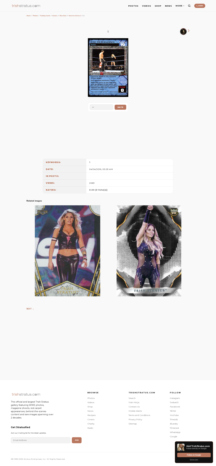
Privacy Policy (135, 419)
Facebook (175, 406)
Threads (174, 419)
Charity (90, 424)
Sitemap (133, 424)
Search (132, 398)
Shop (90, 406)
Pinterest (174, 428)
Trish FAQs (134, 402)
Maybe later (194, 459)
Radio (90, 428)
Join (77, 440)
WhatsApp (175, 432)
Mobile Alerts (135, 411)
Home (29, 15)
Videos (90, 402)
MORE (179, 6)
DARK (200, 6)
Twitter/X (174, 402)
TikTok (173, 411)
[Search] (189, 5)
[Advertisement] (108, 134)
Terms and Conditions (139, 415)
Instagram (175, 398)
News (90, 411)
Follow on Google (194, 455)
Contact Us (134, 406)
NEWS (168, 6)
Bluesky (174, 424)
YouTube (174, 415)
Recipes (91, 415)
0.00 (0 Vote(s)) (98, 190)
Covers (90, 419)
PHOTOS (133, 6)
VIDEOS (146, 6)
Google (173, 436)
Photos (35, 15)
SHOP (158, 6)
